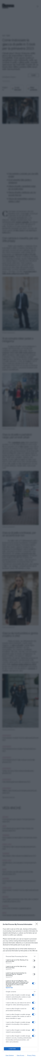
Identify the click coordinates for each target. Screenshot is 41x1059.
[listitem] (20, 956)
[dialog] (20, 990)
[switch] (33, 960)
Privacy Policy (31, 1055)
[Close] (37, 924)
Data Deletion (10, 1055)
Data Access (20, 1055)
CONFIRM (12, 1048)
